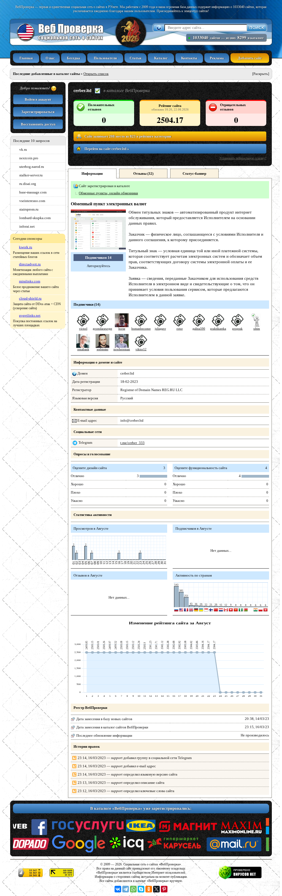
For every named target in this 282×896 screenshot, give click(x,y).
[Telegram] (125, 889)
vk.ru (23, 149)
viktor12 (141, 349)
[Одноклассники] (148, 889)
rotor (180, 328)
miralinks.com (29, 281)
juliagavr (160, 328)
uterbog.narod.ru (31, 167)
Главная (26, 58)
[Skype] (141, 889)
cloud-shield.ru (30, 298)
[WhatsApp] (133, 889)
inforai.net (27, 226)
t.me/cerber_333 (132, 443)
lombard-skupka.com (35, 218)
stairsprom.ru (29, 209)
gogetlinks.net (29, 315)
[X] (156, 889)
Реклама (217, 58)
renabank (83, 349)
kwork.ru (25, 247)
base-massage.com (33, 192)
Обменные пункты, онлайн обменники (108, 193)
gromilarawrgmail (104, 328)
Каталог (161, 58)
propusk (237, 328)
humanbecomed (141, 328)
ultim (256, 328)
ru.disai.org (27, 184)
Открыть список (96, 74)
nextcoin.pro (28, 158)
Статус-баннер (194, 173)
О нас (50, 58)
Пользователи (105, 58)
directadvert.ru (30, 264)
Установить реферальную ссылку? (242, 158)
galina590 (198, 328)
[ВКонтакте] (118, 889)
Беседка (73, 58)
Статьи (135, 58)
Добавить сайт (250, 58)
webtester (103, 349)
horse (121, 328)
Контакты (189, 58)
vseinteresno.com (32, 201)
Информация (92, 173)
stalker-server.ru (31, 175)
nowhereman (121, 349)
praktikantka (218, 328)
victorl (83, 328)
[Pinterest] (164, 889)
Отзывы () (143, 173)
